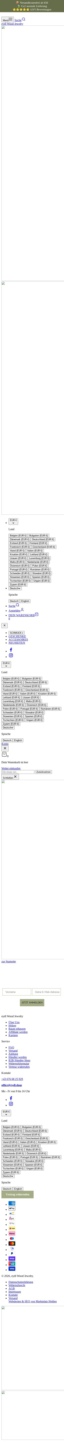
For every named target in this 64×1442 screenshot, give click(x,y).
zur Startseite (8, 961)
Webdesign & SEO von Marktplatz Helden (33, 1301)
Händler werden (18, 1057)
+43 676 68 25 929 (12, 1079)
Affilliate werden (18, 1032)
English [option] (25, 601)
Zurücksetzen (43, 772)
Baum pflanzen (17, 1028)
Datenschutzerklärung (21, 1282)
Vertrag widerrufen (19, 1066)
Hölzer (12, 1025)
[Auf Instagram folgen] (11, 656)
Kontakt (13, 1294)
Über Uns (14, 1022)
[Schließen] (4, 625)
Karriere (13, 1035)
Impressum (15, 1291)
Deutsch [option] (14, 601)
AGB (12, 1288)
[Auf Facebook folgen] (11, 651)
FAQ (11, 1047)
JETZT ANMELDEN (32, 1002)
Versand (13, 1050)
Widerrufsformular (19, 1063)
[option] (18, 535)
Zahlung (13, 1053)
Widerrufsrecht (17, 1285)
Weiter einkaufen (10, 768)
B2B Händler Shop (19, 1060)
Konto (5, 743)
